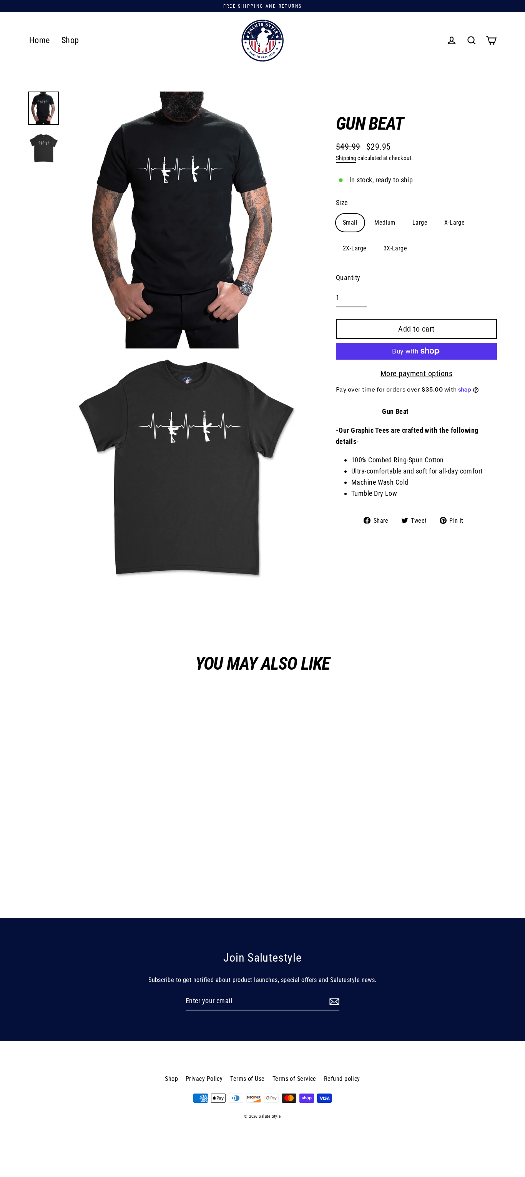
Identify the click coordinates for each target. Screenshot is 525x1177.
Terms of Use (247, 1078)
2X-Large (355, 248)
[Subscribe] (333, 1001)
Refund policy (342, 1078)
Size (342, 202)
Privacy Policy (204, 1078)
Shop (70, 40)
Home (39, 40)
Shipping (346, 158)
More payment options (416, 373)
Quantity (348, 277)
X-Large (454, 222)
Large (419, 222)
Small (350, 222)
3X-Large (395, 248)
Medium (384, 222)
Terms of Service (294, 1078)
